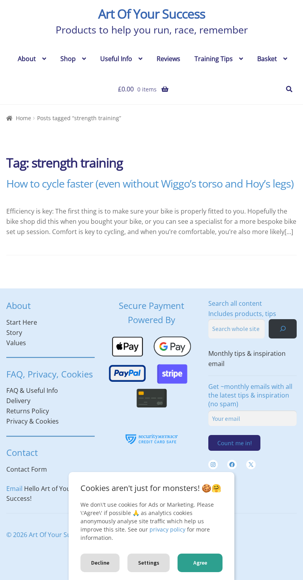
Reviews (168, 58)
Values (16, 342)
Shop (68, 58)
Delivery (18, 400)
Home (23, 118)
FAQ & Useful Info (32, 390)
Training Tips (214, 58)
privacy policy (167, 529)
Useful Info (116, 58)
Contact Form (26, 469)
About (27, 58)
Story (14, 332)
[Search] (283, 328)
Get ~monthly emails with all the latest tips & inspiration (250, 395)
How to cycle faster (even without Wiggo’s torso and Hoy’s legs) (150, 183)
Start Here (21, 322)
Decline (100, 562)
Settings (148, 562)
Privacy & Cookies (32, 421)
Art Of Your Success (151, 13)
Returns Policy (27, 411)
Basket (267, 58)
